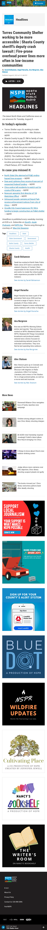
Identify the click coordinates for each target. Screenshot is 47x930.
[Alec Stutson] (7, 362)
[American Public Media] (13, 919)
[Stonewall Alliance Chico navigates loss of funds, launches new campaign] (9, 406)
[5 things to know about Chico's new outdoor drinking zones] (9, 454)
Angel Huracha (22, 70)
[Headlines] (9, 19)
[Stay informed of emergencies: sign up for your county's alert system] (23, 609)
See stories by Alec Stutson (25, 382)
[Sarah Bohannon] (7, 260)
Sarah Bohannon (11, 70)
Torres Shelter (29, 243)
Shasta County (14, 248)
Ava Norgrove (34, 70)
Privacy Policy (9, 897)
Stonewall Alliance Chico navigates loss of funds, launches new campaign (30, 405)
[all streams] (44, 927)
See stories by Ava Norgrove (25, 349)
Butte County (13, 243)
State (24, 234)
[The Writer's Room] (23, 846)
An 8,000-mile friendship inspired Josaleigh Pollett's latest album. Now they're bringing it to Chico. (30, 437)
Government (32, 238)
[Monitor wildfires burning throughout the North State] (23, 704)
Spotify (28, 222)
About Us (7, 892)
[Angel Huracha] (7, 293)
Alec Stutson (20, 359)
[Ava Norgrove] (7, 324)
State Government (15, 238)
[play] (3, 927)
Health (27, 248)
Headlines (22, 19)
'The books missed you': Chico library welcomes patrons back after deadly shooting (29, 485)
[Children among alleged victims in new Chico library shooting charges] (9, 422)
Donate (40, 3)
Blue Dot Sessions (20, 228)
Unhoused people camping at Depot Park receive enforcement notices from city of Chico (22, 202)
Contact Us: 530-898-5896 (13, 902)
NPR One (19, 225)
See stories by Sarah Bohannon (27, 280)
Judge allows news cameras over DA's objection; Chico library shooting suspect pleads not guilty (30, 469)
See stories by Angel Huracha (26, 311)
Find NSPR (7, 906)
